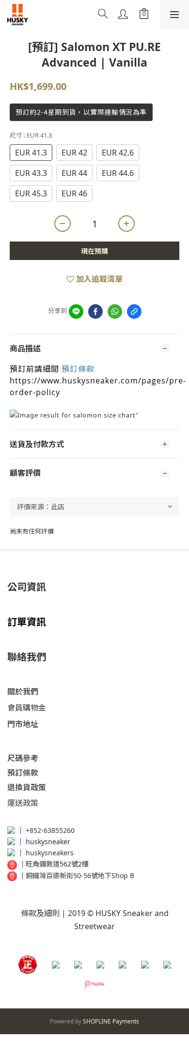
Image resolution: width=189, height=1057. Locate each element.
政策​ (30, 802)
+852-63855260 (50, 830)
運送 (15, 802)
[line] (76, 311)
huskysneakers (50, 852)
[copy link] (134, 311)
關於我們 (22, 691)
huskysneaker (48, 841)
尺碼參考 (22, 758)
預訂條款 (78, 369)
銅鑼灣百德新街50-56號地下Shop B (80, 875)
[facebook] (95, 311)
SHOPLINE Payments (111, 1021)
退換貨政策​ (26, 787)
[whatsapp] (115, 311)
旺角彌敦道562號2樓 (57, 863)
